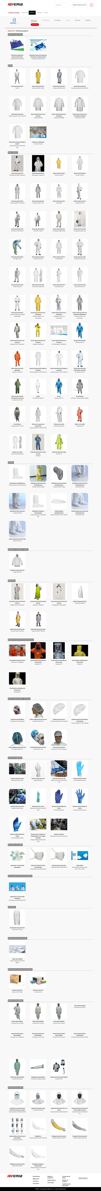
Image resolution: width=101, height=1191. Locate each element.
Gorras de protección (59, 748)
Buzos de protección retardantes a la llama (17, 398)
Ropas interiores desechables (58, 1078)
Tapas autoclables (17, 960)
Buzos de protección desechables (17, 1051)
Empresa (88, 20)
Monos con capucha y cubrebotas (38, 426)
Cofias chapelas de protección (38, 720)
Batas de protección (17, 87)
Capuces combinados (38, 143)
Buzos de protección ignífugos (17, 370)
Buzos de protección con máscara (17, 342)
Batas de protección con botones (38, 116)
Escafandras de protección (17, 661)
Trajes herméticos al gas (59, 453)
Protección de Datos (66, 1177)
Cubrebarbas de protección (38, 748)
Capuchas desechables (17, 720)
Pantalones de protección (17, 928)
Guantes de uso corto (38, 808)
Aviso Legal (51, 1182)
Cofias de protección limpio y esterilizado (79, 721)
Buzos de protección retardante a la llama (80, 370)
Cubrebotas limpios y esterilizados (38, 513)
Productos (25, 12)
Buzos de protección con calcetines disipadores (80, 315)
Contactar (35, 24)
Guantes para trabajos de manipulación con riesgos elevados (38, 838)
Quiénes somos (52, 1180)
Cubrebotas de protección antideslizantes (79, 485)
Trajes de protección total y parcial (38, 453)
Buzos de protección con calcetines (38, 315)
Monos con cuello (58, 425)
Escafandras (79, 397)
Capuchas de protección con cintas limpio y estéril (80, 1111)
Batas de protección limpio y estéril (17, 144)
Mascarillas (79, 867)
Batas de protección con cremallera (59, 116)
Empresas (32, 12)
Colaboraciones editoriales (66, 1184)
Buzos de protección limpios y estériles (38, 370)
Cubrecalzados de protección (17, 540)
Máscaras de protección (59, 866)
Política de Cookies (65, 1181)
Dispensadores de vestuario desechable (17, 1138)
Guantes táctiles (59, 835)
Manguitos (38, 1137)
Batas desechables (17, 1022)
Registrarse (36, 1179)
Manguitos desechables (38, 1078)
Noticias (77, 20)
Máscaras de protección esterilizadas (38, 867)
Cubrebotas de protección (17, 512)
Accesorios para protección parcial (17, 603)
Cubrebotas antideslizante (17, 484)
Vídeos (46, 12)
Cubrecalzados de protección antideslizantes (79, 513)
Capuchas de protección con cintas (59, 1110)
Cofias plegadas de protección (17, 748)
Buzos (38, 397)
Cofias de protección (59, 720)
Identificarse (36, 1176)
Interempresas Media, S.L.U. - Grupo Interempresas (53, 1189)
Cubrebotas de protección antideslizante (38, 485)
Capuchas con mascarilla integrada (17, 898)
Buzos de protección (17, 174)
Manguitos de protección (59, 1137)
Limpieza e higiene (13, 12)
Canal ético (36, 1183)
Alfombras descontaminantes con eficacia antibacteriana (38, 57)
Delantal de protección (79, 602)
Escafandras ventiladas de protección (38, 662)
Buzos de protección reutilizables (79, 1051)
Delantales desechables (17, 1078)
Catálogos (39, 12)
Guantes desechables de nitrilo (59, 808)
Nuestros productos (50, 1177)
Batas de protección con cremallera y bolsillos (80, 116)
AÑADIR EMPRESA (83, 1178)
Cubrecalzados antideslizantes (59, 513)
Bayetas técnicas (17, 991)
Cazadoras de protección (17, 571)
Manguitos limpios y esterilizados (38, 1166)
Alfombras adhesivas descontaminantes (17, 57)
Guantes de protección (17, 779)
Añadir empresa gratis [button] (79, 5)
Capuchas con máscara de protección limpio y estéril (17, 1110)
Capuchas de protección (38, 1109)
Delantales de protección (17, 630)
